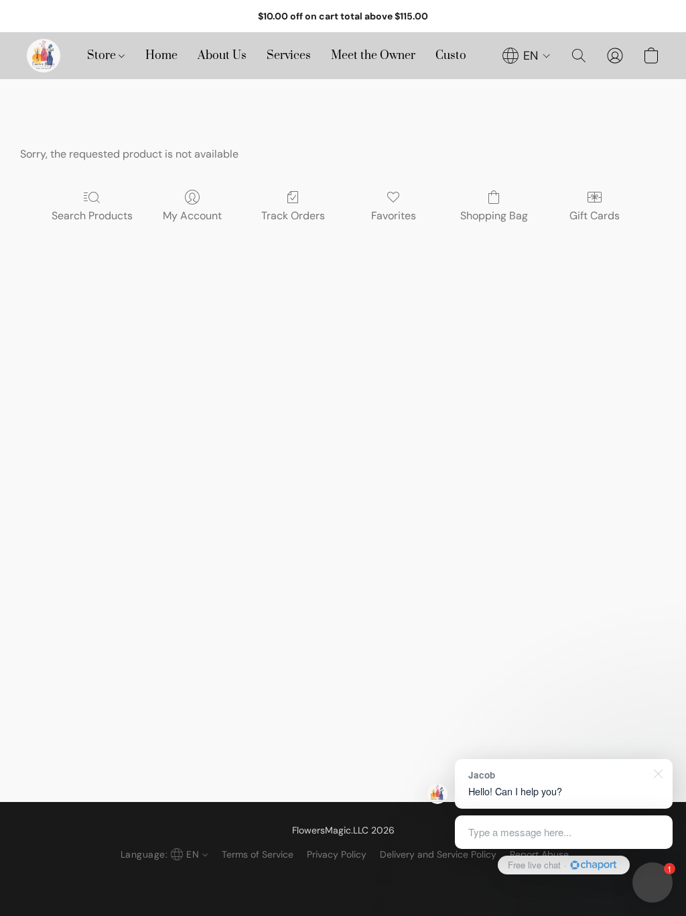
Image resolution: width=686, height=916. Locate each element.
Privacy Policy (336, 854)
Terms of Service (257, 854)
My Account (192, 216)
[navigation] (526, 55)
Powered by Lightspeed (343, 880)
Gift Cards (594, 216)
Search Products (92, 216)
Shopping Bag (494, 216)
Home (161, 55)
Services (289, 55)
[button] (43, 55)
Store (103, 55)
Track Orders (293, 216)
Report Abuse (539, 854)
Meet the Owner (373, 55)
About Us (222, 55)
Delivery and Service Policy (438, 854)
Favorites (393, 216)
